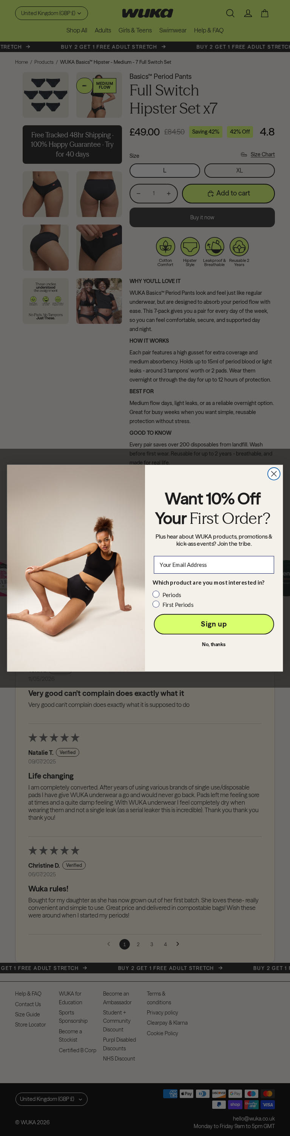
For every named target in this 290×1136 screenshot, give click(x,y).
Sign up (214, 624)
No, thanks (214, 644)
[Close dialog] (274, 474)
